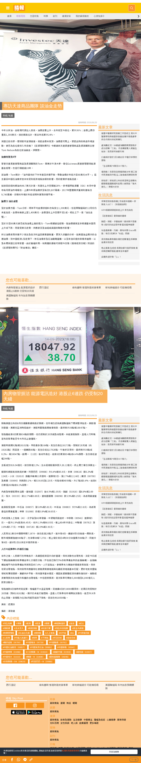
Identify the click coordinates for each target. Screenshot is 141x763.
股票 (29, 623)
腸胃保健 (121, 719)
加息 (72, 623)
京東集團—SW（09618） (15, 661)
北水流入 (19, 628)
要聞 (62, 703)
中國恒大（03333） (13, 656)
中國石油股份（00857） (15, 647)
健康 (9, 16)
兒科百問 (54, 723)
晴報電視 (20, 16)
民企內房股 (78, 628)
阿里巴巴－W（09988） (43, 661)
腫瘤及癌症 (99, 719)
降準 (35, 637)
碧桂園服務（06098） (60, 656)
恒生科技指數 (62, 628)
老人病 (74, 723)
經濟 (38, 623)
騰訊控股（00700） (13, 642)
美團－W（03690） (36, 656)
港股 (19, 623)
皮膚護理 (83, 723)
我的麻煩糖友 (82, 16)
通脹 (47, 623)
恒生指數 (8, 623)
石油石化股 (24, 632)
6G (72, 632)
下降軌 (45, 637)
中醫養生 (88, 719)
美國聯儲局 (60, 623)
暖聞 (75, 703)
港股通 (7, 628)
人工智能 (50, 632)
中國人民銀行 (21, 637)
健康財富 (66, 16)
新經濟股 (33, 628)
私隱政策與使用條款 (70, 750)
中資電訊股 (84, 632)
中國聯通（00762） (59, 642)
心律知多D (99, 16)
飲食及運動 (65, 719)
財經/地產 (8, 115)
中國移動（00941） (67, 647)
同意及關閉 (114, 751)
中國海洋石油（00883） (42, 647)
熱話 (69, 703)
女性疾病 (64, 723)
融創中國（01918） (63, 651)
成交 (82, 623)
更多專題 (94, 723)
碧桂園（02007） (85, 651)
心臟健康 (111, 719)
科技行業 (46, 628)
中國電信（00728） (36, 642)
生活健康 (77, 719)
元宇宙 (63, 632)
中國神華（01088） (13, 651)
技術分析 (71, 637)
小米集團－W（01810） (38, 651)
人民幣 (7, 637)
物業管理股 (9, 632)
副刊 (55, 16)
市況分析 (58, 637)
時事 (46, 16)
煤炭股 (38, 632)
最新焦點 (54, 703)
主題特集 (34, 16)
